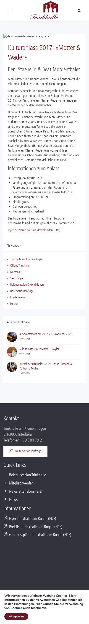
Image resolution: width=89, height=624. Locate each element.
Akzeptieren (16, 616)
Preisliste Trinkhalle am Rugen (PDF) (35, 526)
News (13, 499)
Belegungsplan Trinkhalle (27, 475)
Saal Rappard (17, 278)
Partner (14, 304)
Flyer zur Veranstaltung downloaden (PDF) (34, 230)
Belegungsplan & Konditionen (27, 285)
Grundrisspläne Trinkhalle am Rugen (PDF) (40, 534)
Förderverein (17, 297)
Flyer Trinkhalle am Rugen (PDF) (32, 518)
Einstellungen (24, 604)
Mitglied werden (21, 483)
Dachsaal (15, 272)
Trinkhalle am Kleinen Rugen (26, 259)
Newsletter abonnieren (26, 491)
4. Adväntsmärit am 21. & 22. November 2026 (45, 334)
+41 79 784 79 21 (29, 440)
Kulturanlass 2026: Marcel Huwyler (39, 349)
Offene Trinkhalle (19, 265)
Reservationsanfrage (22, 291)
